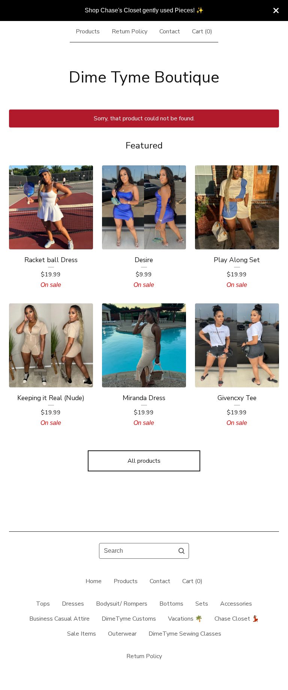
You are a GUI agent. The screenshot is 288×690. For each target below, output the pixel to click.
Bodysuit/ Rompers (121, 604)
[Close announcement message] (276, 10)
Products (88, 31)
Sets (201, 604)
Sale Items (81, 634)
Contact (169, 31)
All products (144, 461)
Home (94, 581)
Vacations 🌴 (185, 619)
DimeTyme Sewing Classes (184, 634)
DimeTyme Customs (129, 619)
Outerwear (122, 634)
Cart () (202, 31)
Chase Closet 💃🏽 (236, 619)
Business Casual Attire (59, 619)
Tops (43, 604)
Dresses (73, 604)
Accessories (236, 604)
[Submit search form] (181, 550)
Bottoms (171, 604)
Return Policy (129, 31)
